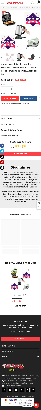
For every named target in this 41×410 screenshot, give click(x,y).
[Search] (27, 2)
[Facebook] (4, 390)
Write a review (20, 153)
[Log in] (32, 3)
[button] (34, 49)
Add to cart (10, 98)
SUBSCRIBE (20, 338)
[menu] (2, 2)
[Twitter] (33, 390)
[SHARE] (38, 98)
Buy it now (28, 98)
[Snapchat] (22, 390)
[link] (10, 247)
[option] (20, 30)
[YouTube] (27, 390)
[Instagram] (10, 390)
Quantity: (4, 85)
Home (2, 8)
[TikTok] (16, 390)
